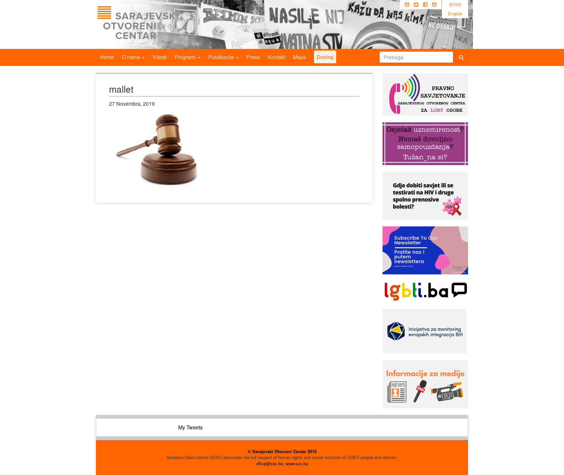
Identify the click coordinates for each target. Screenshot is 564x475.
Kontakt (276, 57)
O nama (131, 57)
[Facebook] (425, 4)
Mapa (299, 57)
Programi (186, 57)
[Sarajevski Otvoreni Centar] (151, 24)
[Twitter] (416, 4)
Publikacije (221, 57)
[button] (158, 149)
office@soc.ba (269, 463)
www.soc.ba (297, 463)
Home (107, 57)
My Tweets (190, 427)
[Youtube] (407, 4)
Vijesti (159, 57)
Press (253, 57)
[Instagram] (434, 4)
